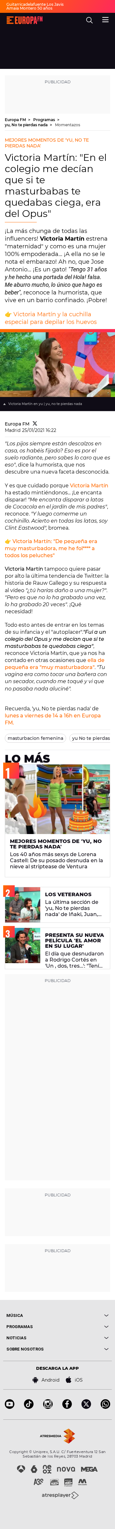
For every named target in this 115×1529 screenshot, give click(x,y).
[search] (89, 20)
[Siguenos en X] (86, 1407)
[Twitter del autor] (35, 424)
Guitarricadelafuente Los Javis (35, 4)
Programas (44, 119)
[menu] (105, 19)
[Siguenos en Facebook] (67, 1407)
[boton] (83, 1315)
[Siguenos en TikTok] (29, 1407)
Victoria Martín (89, 486)
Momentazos (67, 124)
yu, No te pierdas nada (27, 124)
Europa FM (16, 119)
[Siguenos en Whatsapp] (105, 1407)
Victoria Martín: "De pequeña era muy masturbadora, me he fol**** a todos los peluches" (51, 548)
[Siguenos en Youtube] (9, 1407)
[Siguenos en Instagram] (48, 1407)
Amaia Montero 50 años (29, 8)
